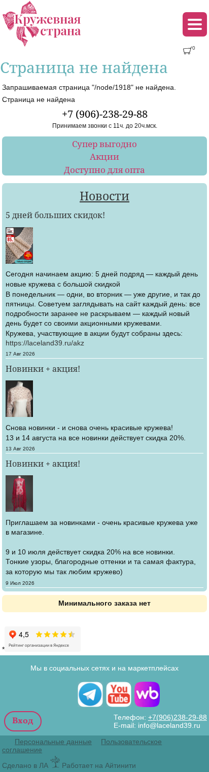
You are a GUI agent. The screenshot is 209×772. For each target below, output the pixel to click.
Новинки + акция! (43, 368)
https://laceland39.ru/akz (45, 343)
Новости (104, 196)
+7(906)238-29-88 (177, 717)
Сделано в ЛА (25, 765)
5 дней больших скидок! (55, 215)
